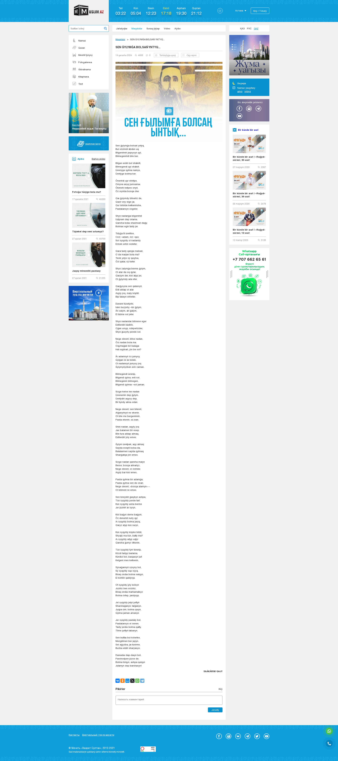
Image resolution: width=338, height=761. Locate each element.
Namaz (82, 40)
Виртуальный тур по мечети (98, 734)
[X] (132, 681)
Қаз (242, 28)
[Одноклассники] (122, 681)
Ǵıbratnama (84, 69)
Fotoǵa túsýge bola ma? (86, 191)
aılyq (239, 91)
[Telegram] (142, 681)
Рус (249, 28)
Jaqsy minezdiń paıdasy (86, 270)
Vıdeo (167, 28)
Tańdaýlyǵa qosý (167, 55)
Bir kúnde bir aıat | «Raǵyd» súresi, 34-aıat (249, 195)
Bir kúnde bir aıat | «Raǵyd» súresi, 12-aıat (249, 231)
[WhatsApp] (137, 681)
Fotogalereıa (85, 62)
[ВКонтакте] (117, 681)
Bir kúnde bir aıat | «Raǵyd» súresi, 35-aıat (249, 158)
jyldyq (248, 91)
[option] (249, 55)
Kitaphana (83, 76)
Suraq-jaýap (153, 28)
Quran (81, 47)
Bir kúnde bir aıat (248, 129)
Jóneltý (215, 709)
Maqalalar (137, 28)
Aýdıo (177, 28)
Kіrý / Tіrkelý (260, 10)
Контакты (74, 734)
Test (80, 83)
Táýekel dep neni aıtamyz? (88, 231)
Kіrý (221, 689)
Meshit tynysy (85, 55)
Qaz (256, 28)
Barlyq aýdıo (98, 158)
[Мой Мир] (127, 681)
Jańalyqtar (121, 28)
